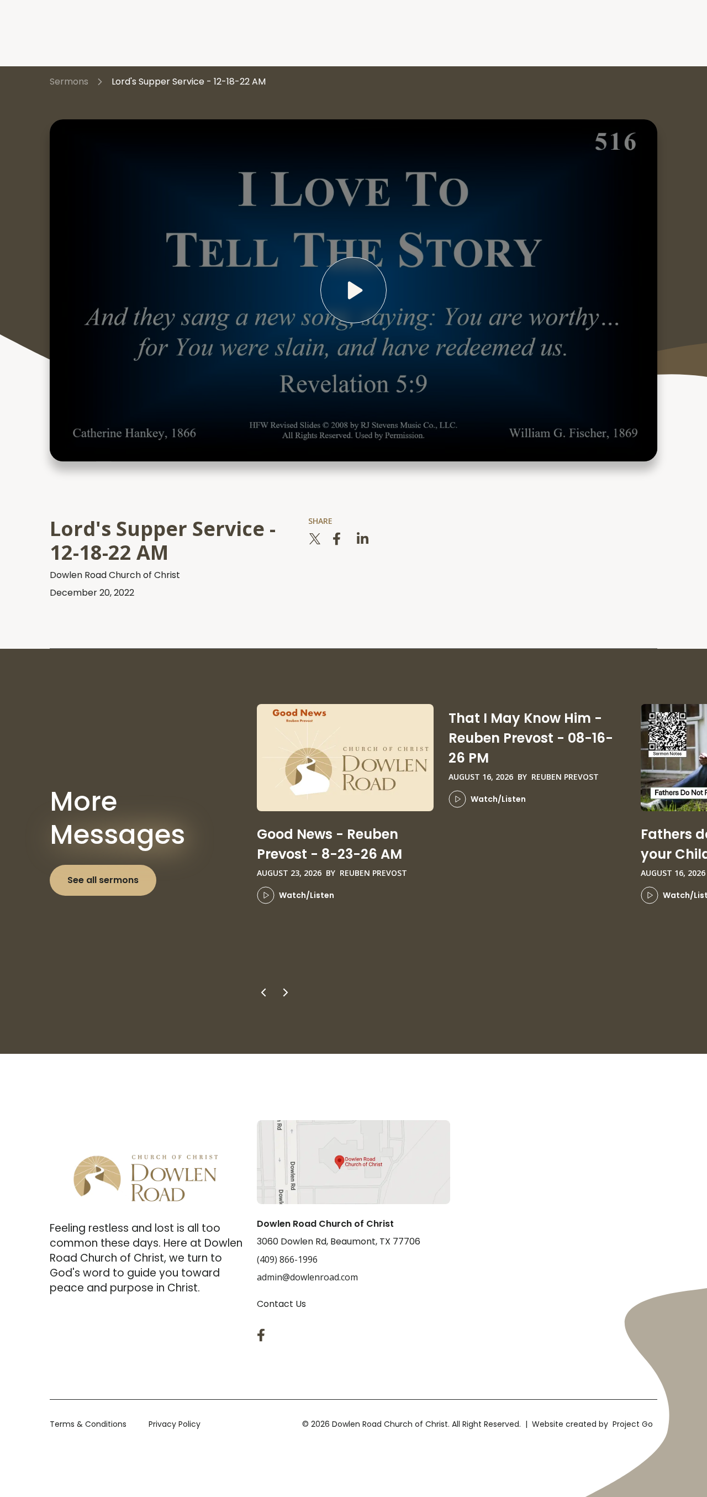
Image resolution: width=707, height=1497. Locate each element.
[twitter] (314, 538)
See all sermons (103, 880)
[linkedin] (363, 538)
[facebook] (339, 538)
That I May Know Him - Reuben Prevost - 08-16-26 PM (531, 738)
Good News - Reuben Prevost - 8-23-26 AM (329, 844)
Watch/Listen (306, 895)
